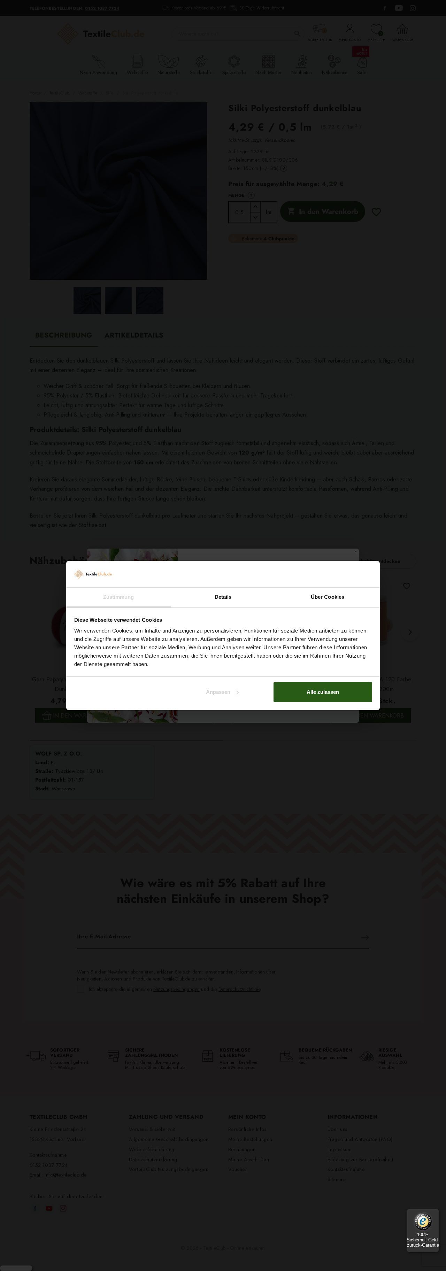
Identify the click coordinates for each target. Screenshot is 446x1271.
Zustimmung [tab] (118, 597)
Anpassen (218, 692)
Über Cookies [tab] (327, 597)
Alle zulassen (323, 692)
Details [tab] (223, 597)
